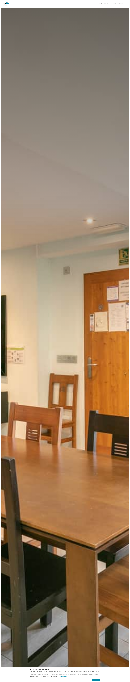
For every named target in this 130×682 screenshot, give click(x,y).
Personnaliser (79, 680)
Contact (106, 3)
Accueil (100, 3)
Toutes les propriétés (117, 3)
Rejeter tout (87, 680)
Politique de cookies (62, 676)
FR (126, 3)
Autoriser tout (96, 680)
